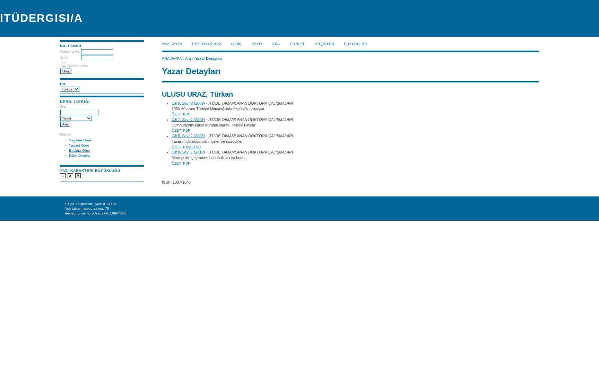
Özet (176, 114)
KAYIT (257, 44)
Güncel (297, 44)
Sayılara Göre (80, 140)
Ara (276, 44)
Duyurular (355, 44)
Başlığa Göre (79, 150)
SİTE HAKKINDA (207, 44)
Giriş (236, 44)
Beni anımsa (78, 65)
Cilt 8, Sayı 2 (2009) (188, 103)
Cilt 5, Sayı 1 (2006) (188, 136)
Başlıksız (192, 147)
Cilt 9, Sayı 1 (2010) (188, 152)
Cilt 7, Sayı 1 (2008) (188, 119)
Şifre (64, 57)
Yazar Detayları (208, 58)
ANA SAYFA (172, 44)
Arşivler (324, 44)
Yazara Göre (79, 145)
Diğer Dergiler (79, 155)
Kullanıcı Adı (70, 51)
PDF (186, 114)
